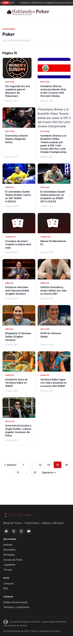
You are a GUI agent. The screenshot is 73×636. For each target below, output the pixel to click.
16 (66, 464)
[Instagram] (21, 531)
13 (40, 464)
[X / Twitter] (14, 531)
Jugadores (9, 564)
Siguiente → (49, 472)
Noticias (7, 544)
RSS (5, 588)
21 (35, 472)
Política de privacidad (15, 602)
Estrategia (9, 554)
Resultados (9, 549)
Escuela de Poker (13, 559)
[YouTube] (29, 531)
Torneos (7, 569)
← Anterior (10, 464)
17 (18, 472)
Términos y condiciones (16, 607)
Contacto (8, 583)
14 (48, 464)
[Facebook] (6, 531)
